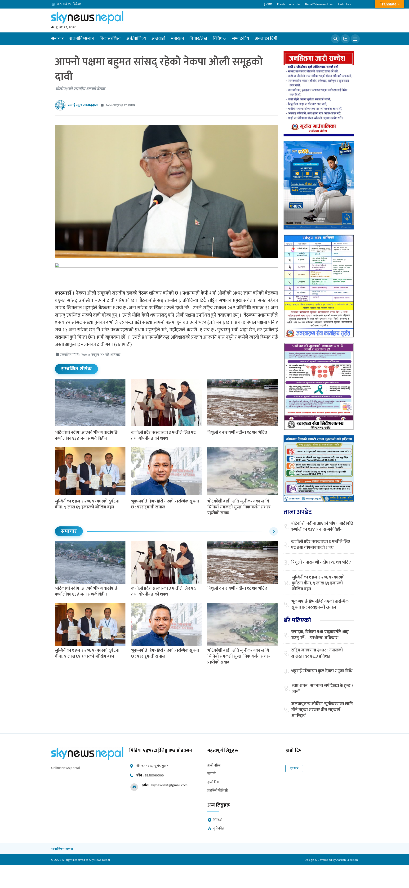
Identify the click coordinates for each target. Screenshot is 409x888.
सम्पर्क (211, 774)
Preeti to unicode (288, 4)
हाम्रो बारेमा (214, 765)
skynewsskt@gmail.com (169, 785)
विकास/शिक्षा (110, 38)
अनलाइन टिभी (266, 38)
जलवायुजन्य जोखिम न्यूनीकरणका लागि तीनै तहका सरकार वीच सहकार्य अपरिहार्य (322, 710)
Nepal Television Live (319, 4)
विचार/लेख (198, 38)
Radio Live (344, 4)
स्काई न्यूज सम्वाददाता (83, 105)
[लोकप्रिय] (345, 38)
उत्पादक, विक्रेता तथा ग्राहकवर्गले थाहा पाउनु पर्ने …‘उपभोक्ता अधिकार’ (320, 635)
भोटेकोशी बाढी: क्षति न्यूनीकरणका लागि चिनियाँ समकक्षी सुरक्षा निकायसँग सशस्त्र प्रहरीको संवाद (239, 507)
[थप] (355, 38)
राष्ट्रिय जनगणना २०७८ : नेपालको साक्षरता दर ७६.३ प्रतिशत (317, 653)
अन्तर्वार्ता (158, 38)
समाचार (57, 38)
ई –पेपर (268, 4)
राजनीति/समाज (81, 38)
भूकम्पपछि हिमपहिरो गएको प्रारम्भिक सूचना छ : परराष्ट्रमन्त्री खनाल (165, 504)
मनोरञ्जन (177, 38)
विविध (217, 38)
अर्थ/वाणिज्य (136, 38)
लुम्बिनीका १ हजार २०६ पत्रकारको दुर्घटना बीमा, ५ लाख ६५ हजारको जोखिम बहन (87, 504)
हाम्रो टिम (213, 782)
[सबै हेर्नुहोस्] (273, 531)
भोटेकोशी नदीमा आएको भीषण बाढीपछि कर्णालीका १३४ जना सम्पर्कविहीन (86, 435)
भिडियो (217, 820)
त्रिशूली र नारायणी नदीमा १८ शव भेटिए (237, 432)
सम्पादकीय (240, 38)
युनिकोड (218, 828)
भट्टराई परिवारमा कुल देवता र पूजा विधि (321, 671)
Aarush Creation (347, 859)
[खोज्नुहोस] (335, 38)
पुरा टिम (294, 768)
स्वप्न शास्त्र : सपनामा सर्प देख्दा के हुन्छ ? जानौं (322, 689)
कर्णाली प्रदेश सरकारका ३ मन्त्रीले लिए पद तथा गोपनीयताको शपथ (163, 435)
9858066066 (154, 775)
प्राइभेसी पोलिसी (217, 791)
